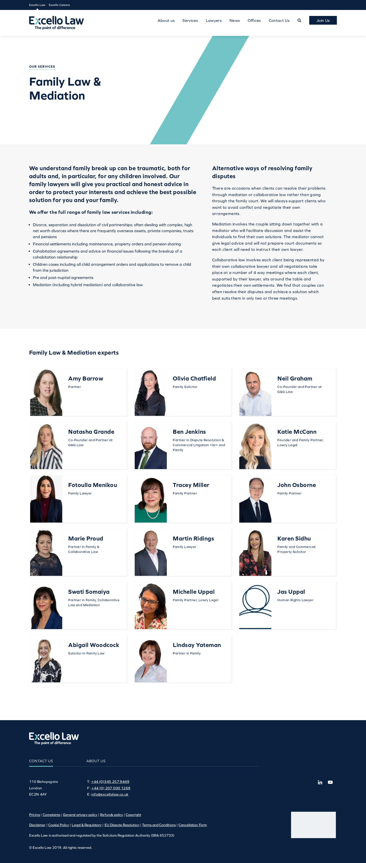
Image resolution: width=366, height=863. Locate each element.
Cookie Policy (58, 825)
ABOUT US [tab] (96, 761)
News (235, 20)
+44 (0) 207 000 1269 (110, 788)
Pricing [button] (34, 815)
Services (190, 20)
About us (166, 20)
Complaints (52, 815)
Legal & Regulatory (87, 825)
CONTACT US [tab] (41, 761)
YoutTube (330, 782)
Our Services (42, 66)
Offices (254, 20)
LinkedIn (320, 782)
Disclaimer (37, 825)
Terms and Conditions (159, 825)
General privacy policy (80, 815)
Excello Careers (59, 5)
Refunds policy (111, 815)
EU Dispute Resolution (122, 825)
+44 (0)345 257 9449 (110, 782)
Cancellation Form (193, 825)
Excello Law (37, 5)
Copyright (133, 815)
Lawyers (214, 20)
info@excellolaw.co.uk (109, 794)
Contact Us (279, 20)
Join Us (323, 20)
